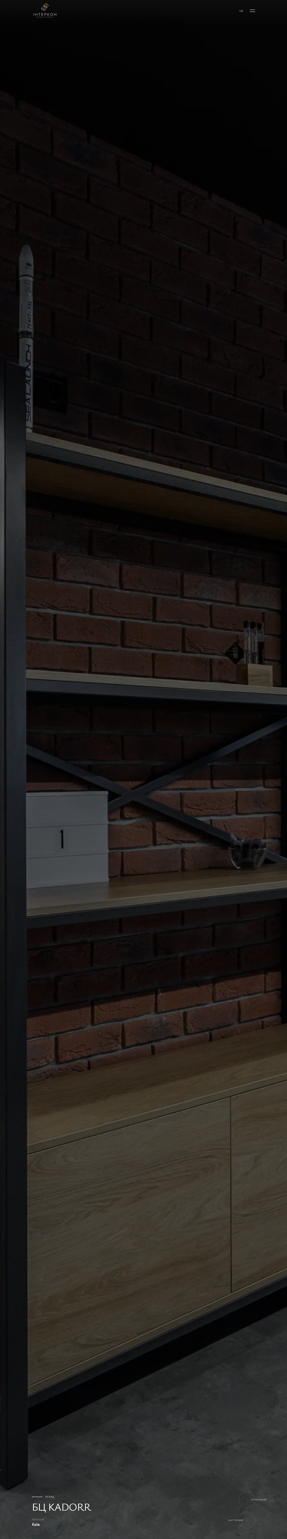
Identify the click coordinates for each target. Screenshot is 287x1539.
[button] (241, 10)
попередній (258, 1500)
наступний (235, 1520)
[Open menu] (252, 11)
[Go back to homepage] (44, 11)
